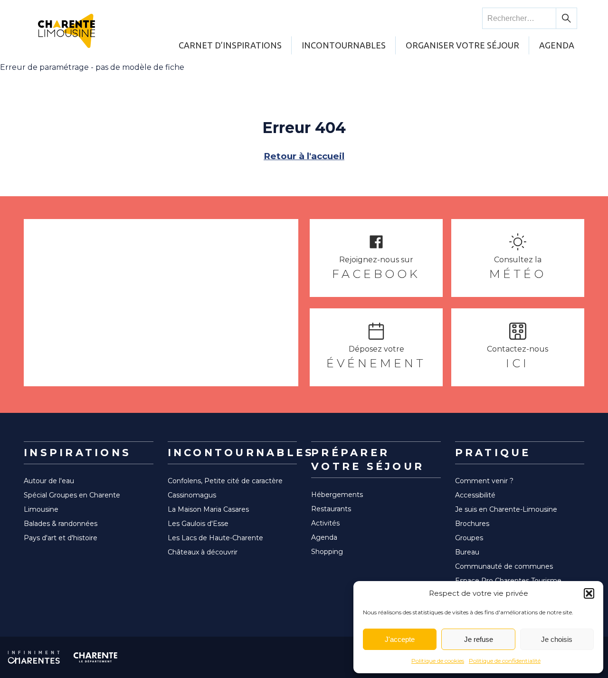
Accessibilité (475, 495)
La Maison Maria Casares (208, 509)
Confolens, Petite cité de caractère (225, 481)
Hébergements (337, 494)
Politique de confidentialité (505, 660)
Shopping (327, 551)
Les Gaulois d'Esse (198, 523)
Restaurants (331, 509)
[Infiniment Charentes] (34, 657)
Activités (325, 523)
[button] (589, 593)
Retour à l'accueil (304, 156)
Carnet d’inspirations (230, 45)
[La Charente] (95, 657)
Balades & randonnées (60, 523)
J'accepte (400, 639)
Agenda (556, 45)
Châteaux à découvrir (203, 552)
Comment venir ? (484, 481)
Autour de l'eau (49, 481)
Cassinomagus (192, 495)
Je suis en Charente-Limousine (506, 509)
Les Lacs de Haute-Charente (215, 538)
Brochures (472, 523)
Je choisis (556, 639)
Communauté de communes (504, 566)
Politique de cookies (437, 660)
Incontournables (344, 45)
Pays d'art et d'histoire (60, 538)
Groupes (469, 538)
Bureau (467, 552)
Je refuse (478, 639)
